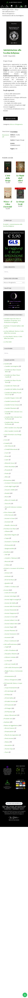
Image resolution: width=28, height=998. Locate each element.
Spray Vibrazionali (11, 715)
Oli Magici (8, 708)
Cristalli (6, 443)
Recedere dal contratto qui (14, 803)
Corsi (5, 440)
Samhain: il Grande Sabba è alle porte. (14, 327)
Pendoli (7, 493)
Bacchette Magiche (11, 535)
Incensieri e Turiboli (11, 542)
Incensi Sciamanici (11, 634)
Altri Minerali (9, 446)
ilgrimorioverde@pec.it (18, 814)
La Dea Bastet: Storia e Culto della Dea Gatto (13, 338)
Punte (7, 474)
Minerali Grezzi (9, 463)
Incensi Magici (9, 627)
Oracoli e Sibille (10, 490)
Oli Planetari (9, 712)
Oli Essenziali (9, 705)
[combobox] (14, 283)
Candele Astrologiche (11, 366)
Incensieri (8, 522)
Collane (7, 565)
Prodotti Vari (8, 719)
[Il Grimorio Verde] (14, 2)
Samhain (7, 722)
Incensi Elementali (10, 610)
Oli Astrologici (9, 691)
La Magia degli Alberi (20, 178)
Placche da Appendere (12, 735)
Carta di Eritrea (10, 593)
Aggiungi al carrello (10, 118)
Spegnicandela (9, 549)
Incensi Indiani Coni (11, 620)
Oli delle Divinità (10, 702)
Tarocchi (7, 504)
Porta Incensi (9, 738)
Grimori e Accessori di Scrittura (14, 568)
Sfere (6, 477)
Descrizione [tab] (5, 132)
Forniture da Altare (10, 529)
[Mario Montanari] (14, 819)
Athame (7, 531)
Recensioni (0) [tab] (5, 136)
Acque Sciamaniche (11, 688)
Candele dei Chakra (11, 386)
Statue (7, 742)
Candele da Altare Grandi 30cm (13, 371)
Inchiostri (8, 576)
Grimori (7, 573)
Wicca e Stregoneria (16, 124)
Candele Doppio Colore (12, 398)
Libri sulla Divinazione (12, 668)
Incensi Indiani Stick (11, 624)
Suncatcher (8, 745)
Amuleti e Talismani (11, 558)
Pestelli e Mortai (10, 525)
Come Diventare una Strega (12, 435)
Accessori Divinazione (12, 483)
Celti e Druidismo (10, 650)
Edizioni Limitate (10, 657)
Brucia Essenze (9, 728)
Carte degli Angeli (10, 486)
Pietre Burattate (10, 467)
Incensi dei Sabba (10, 603)
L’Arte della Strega (7, 178)
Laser (6, 460)
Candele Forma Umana (12, 405)
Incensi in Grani (10, 518)
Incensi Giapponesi (11, 613)
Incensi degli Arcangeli (12, 600)
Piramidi (7, 470)
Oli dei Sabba (9, 698)
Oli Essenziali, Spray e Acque (13, 683)
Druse (7, 456)
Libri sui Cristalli (10, 664)
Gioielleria (7, 552)
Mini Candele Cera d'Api (12, 428)
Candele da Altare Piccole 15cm (13, 381)
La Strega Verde (20, 202)
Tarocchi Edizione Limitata (13, 507)
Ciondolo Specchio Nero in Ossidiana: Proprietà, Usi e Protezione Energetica (12, 321)
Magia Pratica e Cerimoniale (14, 671)
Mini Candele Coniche (12, 431)
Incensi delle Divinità (11, 606)
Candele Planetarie (11, 408)
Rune (6, 497)
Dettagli (7, 169)
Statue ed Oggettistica (11, 726)
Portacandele (9, 545)
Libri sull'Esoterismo (10, 644)
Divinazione (7, 480)
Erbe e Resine (8, 512)
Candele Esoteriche (11, 401)
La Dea (7, 661)
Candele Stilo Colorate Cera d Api (13, 413)
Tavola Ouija (9, 749)
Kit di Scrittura (9, 580)
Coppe (7, 538)
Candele (6, 364)
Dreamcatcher (9, 732)
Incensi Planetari (10, 631)
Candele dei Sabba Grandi (13, 389)
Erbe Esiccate (9, 515)
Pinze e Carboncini (11, 641)
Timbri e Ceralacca (11, 587)
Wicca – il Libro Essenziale (7, 204)
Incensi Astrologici (11, 596)
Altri (6, 555)
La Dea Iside (8, 342)
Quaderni (8, 583)
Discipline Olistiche (11, 654)
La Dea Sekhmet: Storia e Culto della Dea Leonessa (14, 332)
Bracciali (7, 562)
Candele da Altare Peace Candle (12, 376)
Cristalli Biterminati (11, 449)
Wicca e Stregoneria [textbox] (13, 283)
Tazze (6, 752)
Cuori (6, 453)
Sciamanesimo (9, 676)
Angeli (7, 647)
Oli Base (7, 695)
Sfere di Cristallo (10, 500)
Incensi (6, 590)
